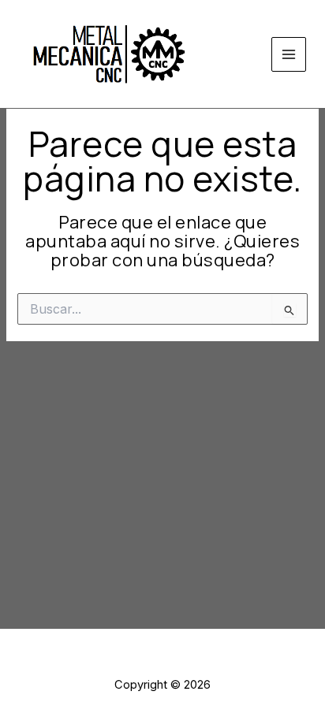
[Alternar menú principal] (288, 54)
